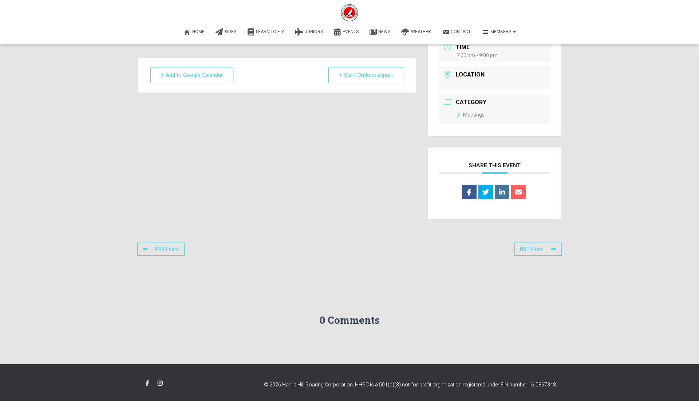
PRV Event (167, 249)
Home (198, 31)
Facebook (147, 383)
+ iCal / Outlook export (366, 75)
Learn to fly (270, 31)
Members (501, 31)
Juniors (314, 31)
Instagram (160, 383)
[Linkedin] (502, 192)
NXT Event (532, 249)
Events (351, 31)
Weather (421, 31)
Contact (461, 31)
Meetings (474, 115)
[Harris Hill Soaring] (349, 13)
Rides (230, 31)
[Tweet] (485, 192)
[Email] (518, 192)
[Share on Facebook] (469, 192)
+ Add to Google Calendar (192, 75)
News (384, 31)
